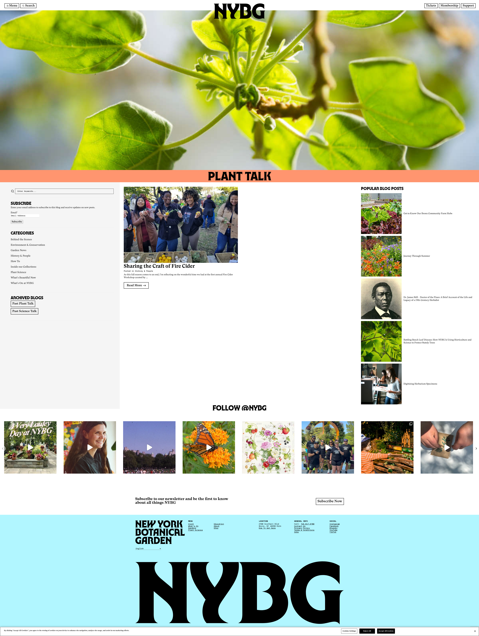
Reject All (367, 631)
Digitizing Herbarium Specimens (420, 384)
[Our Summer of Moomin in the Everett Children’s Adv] (447, 447)
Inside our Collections (23, 267)
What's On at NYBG (22, 283)
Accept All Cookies (386, 631)
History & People (20, 256)
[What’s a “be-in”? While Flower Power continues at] (149, 447)
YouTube (333, 530)
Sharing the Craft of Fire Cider (159, 266)
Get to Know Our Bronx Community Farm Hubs (428, 213)
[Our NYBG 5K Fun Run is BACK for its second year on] (328, 447)
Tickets (431, 5)
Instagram (335, 524)
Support (468, 5)
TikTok (333, 532)
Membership (449, 5)
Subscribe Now (329, 501)
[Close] (475, 631)
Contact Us (299, 526)
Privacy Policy (302, 528)
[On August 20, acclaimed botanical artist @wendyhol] (268, 447)
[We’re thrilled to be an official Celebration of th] (30, 447)
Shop (216, 528)
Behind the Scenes (21, 239)
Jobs (296, 532)
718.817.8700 (307, 524)
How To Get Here (267, 528)
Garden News (18, 250)
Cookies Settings (349, 631)
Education (219, 524)
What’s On (193, 526)
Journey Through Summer (417, 256)
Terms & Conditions (304, 530)
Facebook (334, 526)
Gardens (192, 528)
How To (15, 261)
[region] (239, 631)
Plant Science (18, 272)
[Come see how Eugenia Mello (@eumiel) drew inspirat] (90, 447)
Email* (14, 213)
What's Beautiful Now (23, 278)
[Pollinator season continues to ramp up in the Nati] (209, 447)
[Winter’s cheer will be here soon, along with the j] (387, 447)
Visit (191, 524)
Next (476, 448)
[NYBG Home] (239, 11)
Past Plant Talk (23, 303)
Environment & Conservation (28, 245)
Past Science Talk (24, 311)
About (216, 526)
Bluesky (333, 528)
